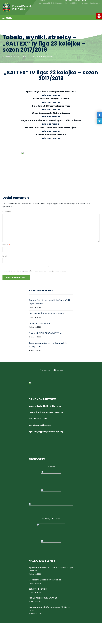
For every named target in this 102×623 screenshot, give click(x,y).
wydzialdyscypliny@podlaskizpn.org (46, 431)
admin (23, 56)
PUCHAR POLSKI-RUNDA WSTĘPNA (45, 333)
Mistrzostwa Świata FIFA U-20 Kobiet (46, 313)
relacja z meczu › (51, 102)
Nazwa (6, 245)
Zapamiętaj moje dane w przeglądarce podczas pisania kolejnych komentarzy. (34, 271)
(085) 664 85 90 (43, 412)
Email (5, 256)
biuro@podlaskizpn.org (40, 425)
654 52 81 (58, 412)
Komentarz (6, 212)
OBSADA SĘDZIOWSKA (39, 323)
